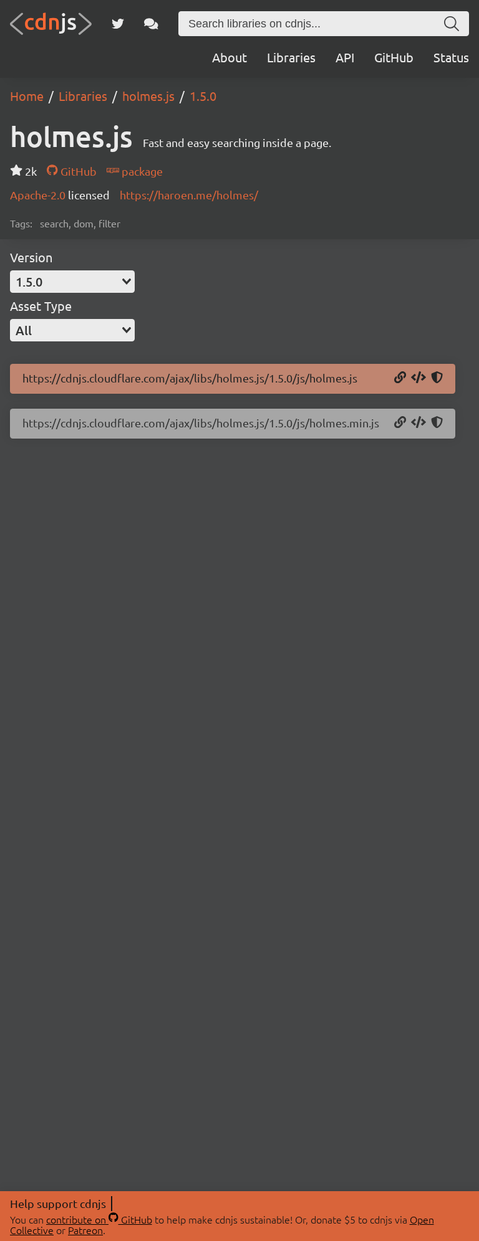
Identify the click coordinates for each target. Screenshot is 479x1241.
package (141, 171)
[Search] (451, 23)
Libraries (291, 57)
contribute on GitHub (99, 1219)
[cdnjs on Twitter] (118, 23)
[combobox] (72, 281)
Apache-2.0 (39, 194)
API (345, 57)
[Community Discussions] (151, 23)
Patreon (85, 1230)
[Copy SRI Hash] (437, 378)
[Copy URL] (400, 378)
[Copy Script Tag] (418, 378)
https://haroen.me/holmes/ (189, 194)
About (229, 57)
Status (451, 57)
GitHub (394, 57)
